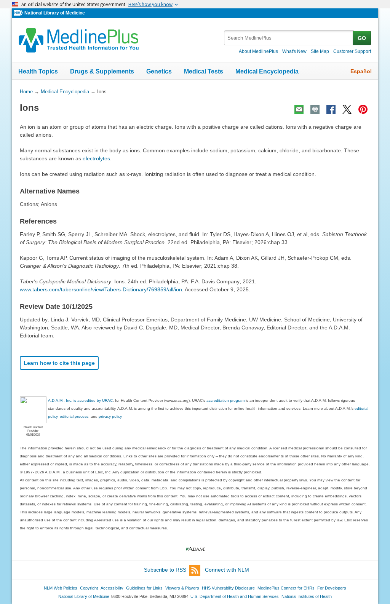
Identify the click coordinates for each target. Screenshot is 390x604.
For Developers (331, 588)
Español (361, 71)
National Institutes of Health (306, 596)
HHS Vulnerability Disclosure (228, 588)
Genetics (159, 71)
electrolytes (96, 158)
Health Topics (38, 71)
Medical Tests (203, 71)
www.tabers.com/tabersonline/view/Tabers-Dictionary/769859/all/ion (101, 289)
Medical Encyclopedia (267, 71)
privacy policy (110, 416)
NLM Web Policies (60, 588)
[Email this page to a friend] (299, 109)
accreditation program (225, 400)
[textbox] (289, 37)
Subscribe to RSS (165, 570)
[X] (347, 109)
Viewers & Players (182, 588)
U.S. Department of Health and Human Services (234, 596)
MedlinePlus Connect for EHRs (286, 588)
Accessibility (112, 588)
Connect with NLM (227, 570)
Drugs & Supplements (102, 71)
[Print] (315, 109)
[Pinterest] (363, 109)
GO (362, 38)
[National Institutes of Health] (19, 13)
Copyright (89, 588)
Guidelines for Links (144, 588)
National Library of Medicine (54, 13)
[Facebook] (331, 109)
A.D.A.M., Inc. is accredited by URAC (80, 400)
